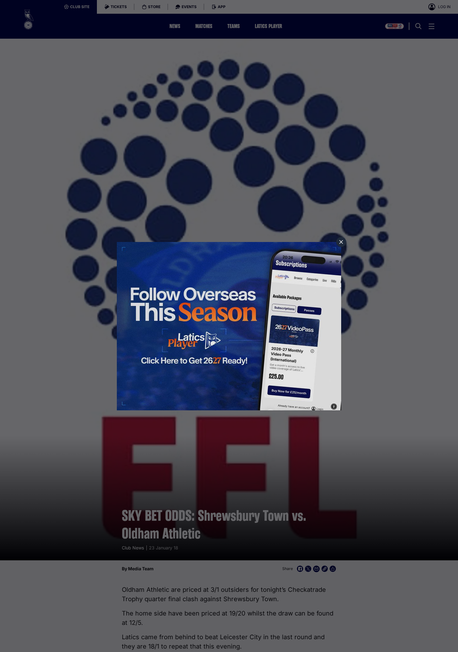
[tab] (341, 241)
